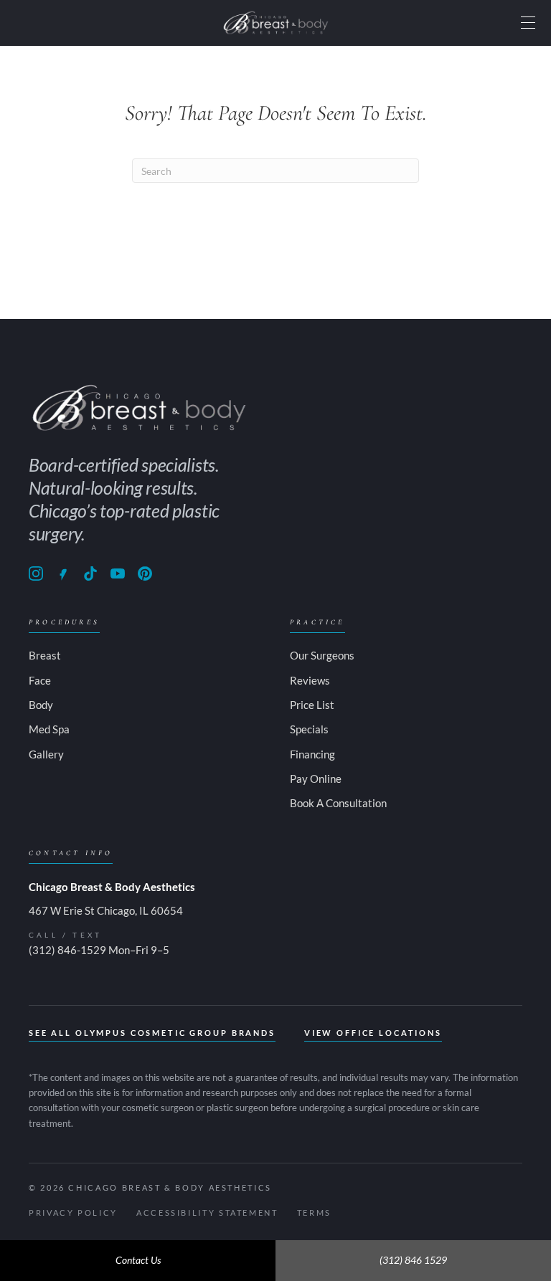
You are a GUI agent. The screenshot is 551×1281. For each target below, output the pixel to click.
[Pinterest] (145, 573)
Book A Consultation (338, 802)
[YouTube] (117, 573)
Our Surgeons (322, 655)
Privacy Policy (73, 1212)
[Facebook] (63, 573)
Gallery (46, 754)
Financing (312, 754)
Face (40, 680)
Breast (45, 655)
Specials (309, 729)
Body (41, 704)
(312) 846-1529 (67, 949)
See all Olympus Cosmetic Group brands (152, 1032)
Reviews (310, 680)
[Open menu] (528, 23)
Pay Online (316, 778)
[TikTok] (90, 573)
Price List (312, 704)
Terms (314, 1212)
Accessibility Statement (207, 1212)
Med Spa (49, 729)
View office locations (373, 1032)
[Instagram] (36, 573)
